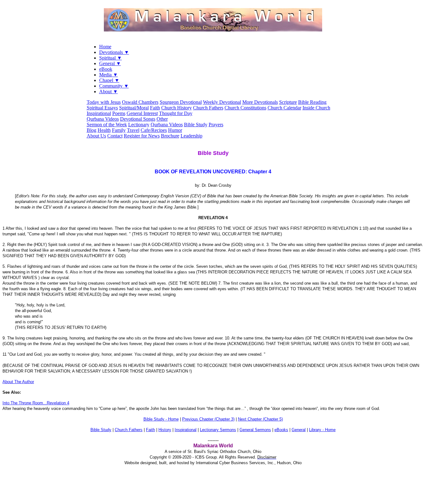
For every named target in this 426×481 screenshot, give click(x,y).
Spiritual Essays (102, 107)
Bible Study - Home (161, 419)
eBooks (281, 429)
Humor (175, 130)
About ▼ (108, 91)
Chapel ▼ (109, 80)
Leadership (191, 135)
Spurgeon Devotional (181, 102)
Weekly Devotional (222, 102)
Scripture (288, 102)
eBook (105, 69)
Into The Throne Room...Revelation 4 (35, 403)
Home (105, 46)
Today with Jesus (104, 102)
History (164, 429)
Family (119, 130)
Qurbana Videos (103, 119)
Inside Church (316, 107)
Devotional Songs (137, 119)
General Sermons (255, 429)
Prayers (216, 124)
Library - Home (322, 429)
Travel (133, 130)
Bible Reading (312, 102)
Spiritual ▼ (110, 57)
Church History (176, 107)
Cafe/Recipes (154, 130)
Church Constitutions (245, 107)
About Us (96, 135)
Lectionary (138, 124)
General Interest (142, 113)
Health (104, 130)
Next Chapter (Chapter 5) (260, 419)
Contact (115, 135)
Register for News (142, 135)
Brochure (170, 135)
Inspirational (99, 113)
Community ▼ (114, 86)
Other (162, 119)
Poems (118, 113)
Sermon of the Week (107, 124)
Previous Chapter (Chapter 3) (208, 419)
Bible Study (195, 124)
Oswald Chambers (140, 102)
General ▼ (110, 63)
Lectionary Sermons (218, 429)
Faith (155, 107)
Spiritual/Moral (134, 107)
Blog (91, 130)
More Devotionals (260, 102)
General (299, 429)
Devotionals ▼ (114, 52)
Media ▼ (108, 74)
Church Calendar (284, 107)
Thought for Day (175, 113)
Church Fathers (208, 107)
